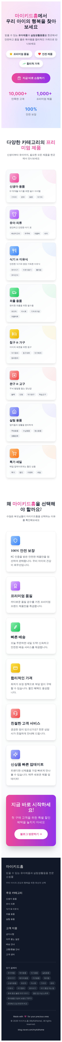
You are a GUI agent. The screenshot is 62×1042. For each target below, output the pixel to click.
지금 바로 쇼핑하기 (34, 77)
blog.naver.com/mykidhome (31, 1029)
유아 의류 (10, 904)
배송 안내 (10, 944)
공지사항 (10, 934)
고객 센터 (10, 954)
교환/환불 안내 (12, 949)
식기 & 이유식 (12, 909)
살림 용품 (10, 919)
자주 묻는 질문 (12, 939)
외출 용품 (10, 914)
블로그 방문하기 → (31, 834)
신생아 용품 (11, 899)
